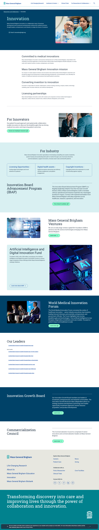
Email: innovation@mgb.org (18, 32)
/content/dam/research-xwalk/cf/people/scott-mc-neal (21, 364)
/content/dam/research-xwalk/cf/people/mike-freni (20, 356)
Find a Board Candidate (60, 204)
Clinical (57, 473)
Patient (57, 462)
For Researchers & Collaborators (80, 3)
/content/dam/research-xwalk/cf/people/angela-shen (21, 373)
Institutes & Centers (51, 3)
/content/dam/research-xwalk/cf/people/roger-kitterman (22, 368)
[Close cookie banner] (90, 526)
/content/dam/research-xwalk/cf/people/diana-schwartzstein (23, 360)
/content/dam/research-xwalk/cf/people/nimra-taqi (20, 345)
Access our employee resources (17, 131)
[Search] (94, 3)
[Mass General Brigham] (12, 3)
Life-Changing (17, 466)
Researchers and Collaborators (11, 11)
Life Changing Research (37, 3)
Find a (59, 470)
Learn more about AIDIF (17, 285)
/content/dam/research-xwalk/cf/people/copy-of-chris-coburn (23, 351)
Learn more (53, 235)
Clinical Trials (65, 3)
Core (79, 470)
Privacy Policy (29, 527)
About (11, 469)
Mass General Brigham (21, 473)
